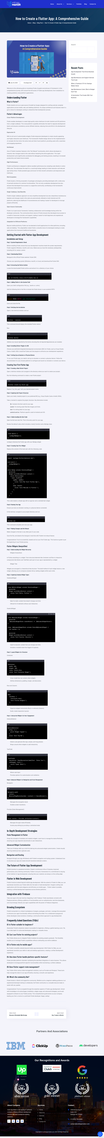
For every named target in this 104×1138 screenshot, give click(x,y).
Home (52, 4)
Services (69, 4)
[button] (8, 1046)
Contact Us (93, 4)
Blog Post (40, 23)
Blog (85, 4)
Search (73, 44)
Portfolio (78, 4)
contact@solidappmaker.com (80, 1124)
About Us (59, 4)
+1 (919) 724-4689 (76, 1119)
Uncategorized (27, 83)
